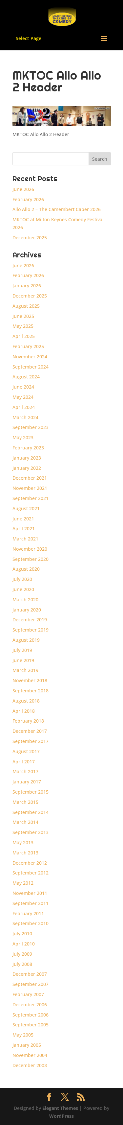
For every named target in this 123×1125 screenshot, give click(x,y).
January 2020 (26, 610)
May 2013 (22, 842)
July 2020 (22, 579)
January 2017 (26, 781)
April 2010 (23, 944)
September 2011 (30, 903)
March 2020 (25, 599)
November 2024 (29, 356)
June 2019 (23, 660)
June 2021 (23, 518)
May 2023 (22, 437)
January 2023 (26, 458)
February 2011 (28, 913)
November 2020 (29, 549)
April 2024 (23, 407)
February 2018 (28, 721)
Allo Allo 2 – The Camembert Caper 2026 (56, 209)
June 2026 (23, 189)
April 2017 (23, 761)
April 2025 (23, 336)
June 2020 (23, 589)
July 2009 (22, 954)
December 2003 (29, 1065)
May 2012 (22, 883)
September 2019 (30, 630)
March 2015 (25, 802)
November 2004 (29, 1055)
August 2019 (26, 640)
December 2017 (29, 731)
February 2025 (28, 346)
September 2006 (30, 1015)
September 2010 (30, 923)
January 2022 (26, 468)
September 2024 (30, 367)
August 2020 (26, 569)
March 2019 (25, 670)
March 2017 (25, 771)
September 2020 (30, 559)
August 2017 (26, 751)
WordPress (61, 1116)
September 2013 (30, 832)
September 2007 (30, 984)
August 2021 (26, 508)
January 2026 (26, 285)
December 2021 (29, 478)
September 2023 (30, 427)
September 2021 (30, 498)
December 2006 (29, 1004)
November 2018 (29, 680)
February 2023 (28, 447)
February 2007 (28, 994)
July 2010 (22, 933)
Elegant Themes (60, 1108)
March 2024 (25, 417)
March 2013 (25, 853)
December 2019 (29, 619)
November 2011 (29, 893)
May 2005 (22, 1035)
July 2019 (22, 650)
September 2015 (30, 792)
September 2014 (30, 812)
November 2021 (29, 488)
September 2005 (30, 1024)
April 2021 (23, 528)
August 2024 (26, 376)
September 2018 (30, 690)
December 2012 (29, 863)
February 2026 (28, 199)
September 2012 (30, 873)
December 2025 (29, 237)
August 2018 (26, 701)
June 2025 (23, 316)
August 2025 (26, 306)
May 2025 (22, 326)
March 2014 (25, 822)
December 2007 (29, 974)
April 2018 (23, 711)
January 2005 (26, 1045)
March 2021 (25, 539)
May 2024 (22, 397)
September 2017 (30, 741)
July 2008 (22, 964)
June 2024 (23, 387)
